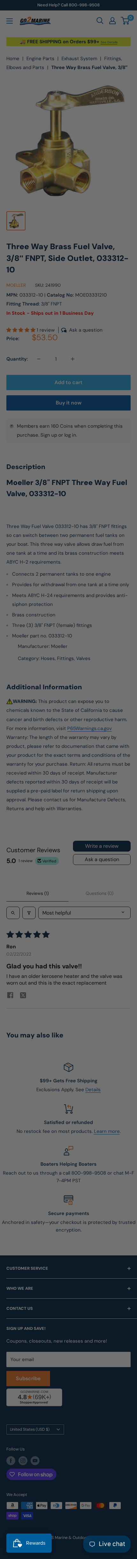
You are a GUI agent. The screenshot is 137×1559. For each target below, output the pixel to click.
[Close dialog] (127, 729)
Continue (68, 787)
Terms (31, 823)
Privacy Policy (17, 823)
